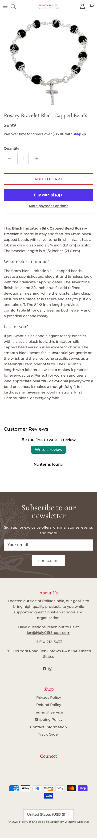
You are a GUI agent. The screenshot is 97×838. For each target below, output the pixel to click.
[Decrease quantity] (9, 158)
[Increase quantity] (36, 158)
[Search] (15, 6)
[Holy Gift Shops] (48, 6)
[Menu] (5, 6)
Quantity (11, 148)
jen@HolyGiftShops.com (48, 632)
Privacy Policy (48, 697)
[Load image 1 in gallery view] (48, 61)
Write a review (48, 449)
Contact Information (48, 727)
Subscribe (48, 561)
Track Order (48, 734)
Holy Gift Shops (30, 821)
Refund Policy (48, 704)
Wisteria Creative (77, 821)
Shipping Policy (48, 719)
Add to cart (48, 179)
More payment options (48, 206)
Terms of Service (48, 712)
